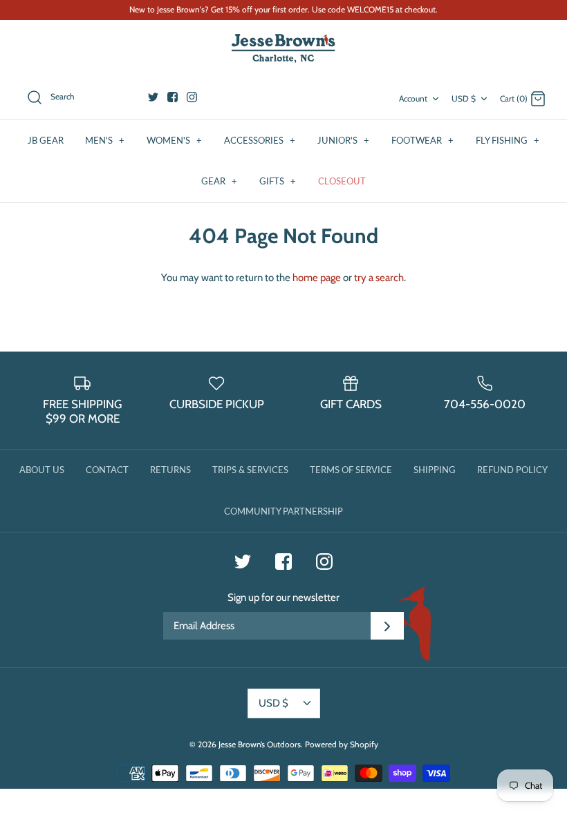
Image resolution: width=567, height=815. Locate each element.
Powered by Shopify (341, 744)
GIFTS (277, 180)
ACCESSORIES (259, 140)
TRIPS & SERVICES (250, 469)
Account (413, 98)
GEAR (219, 180)
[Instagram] (192, 97)
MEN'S (104, 140)
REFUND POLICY (512, 469)
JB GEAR (46, 140)
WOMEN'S (174, 140)
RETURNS (170, 469)
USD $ (464, 98)
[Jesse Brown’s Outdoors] (283, 49)
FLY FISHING (507, 140)
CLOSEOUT (342, 180)
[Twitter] (153, 97)
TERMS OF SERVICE (351, 469)
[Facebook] (172, 97)
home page (316, 277)
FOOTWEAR (422, 140)
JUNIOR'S (343, 140)
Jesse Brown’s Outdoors (260, 744)
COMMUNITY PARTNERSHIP (283, 511)
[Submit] (387, 626)
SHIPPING (434, 469)
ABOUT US (41, 469)
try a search (379, 277)
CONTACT (107, 469)
